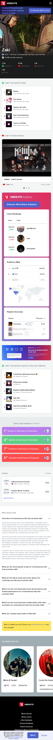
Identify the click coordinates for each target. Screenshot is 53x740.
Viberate (9, 3)
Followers (39, 318)
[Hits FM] (9, 399)
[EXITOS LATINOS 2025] (9, 407)
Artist (18, 220)
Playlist (10, 318)
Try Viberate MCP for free (40, 10)
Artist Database (26, 720)
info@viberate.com (38, 625)
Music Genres (26, 713)
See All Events (8, 498)
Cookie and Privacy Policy (15, 737)
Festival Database (26, 723)
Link (26, 324)
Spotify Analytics (26, 726)
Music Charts (26, 717)
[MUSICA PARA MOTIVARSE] (9, 391)
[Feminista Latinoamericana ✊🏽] (9, 375)
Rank (10, 220)
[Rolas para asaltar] (9, 383)
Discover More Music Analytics (22, 204)
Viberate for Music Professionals (26, 730)
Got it (32, 735)
